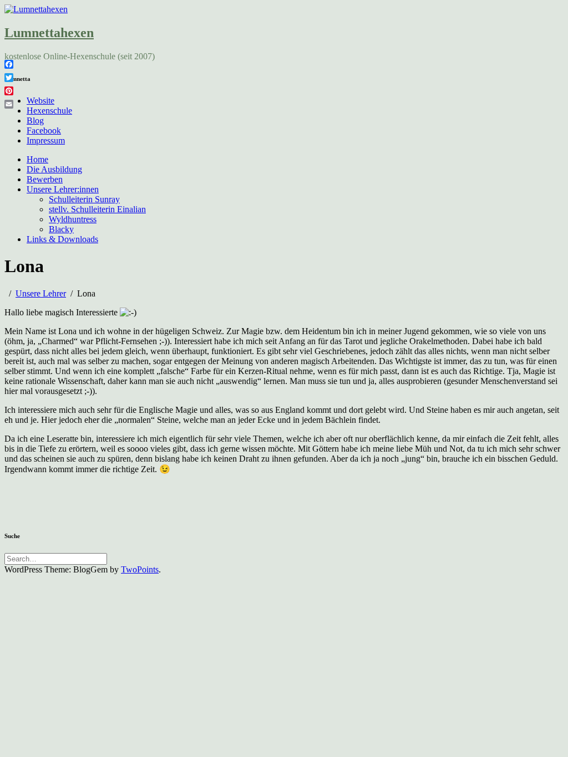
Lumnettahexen (49, 32)
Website (40, 100)
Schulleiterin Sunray (84, 199)
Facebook (44, 130)
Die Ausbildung (54, 169)
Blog (35, 120)
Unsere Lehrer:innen (63, 189)
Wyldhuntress (73, 219)
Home (37, 159)
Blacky (61, 229)
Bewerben (45, 179)
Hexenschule (49, 110)
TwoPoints (140, 569)
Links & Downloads (62, 239)
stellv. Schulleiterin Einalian (97, 209)
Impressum (46, 140)
